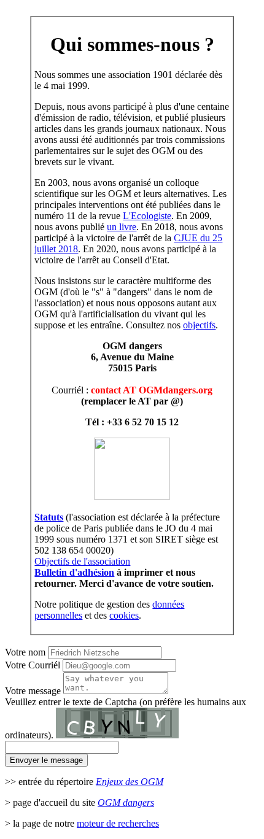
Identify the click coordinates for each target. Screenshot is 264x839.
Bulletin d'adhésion (74, 572)
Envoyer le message (46, 760)
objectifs (199, 325)
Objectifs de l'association (82, 561)
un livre (121, 227)
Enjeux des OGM (129, 781)
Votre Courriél (32, 665)
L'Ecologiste (147, 216)
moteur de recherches (118, 823)
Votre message (33, 691)
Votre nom (25, 652)
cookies (124, 615)
